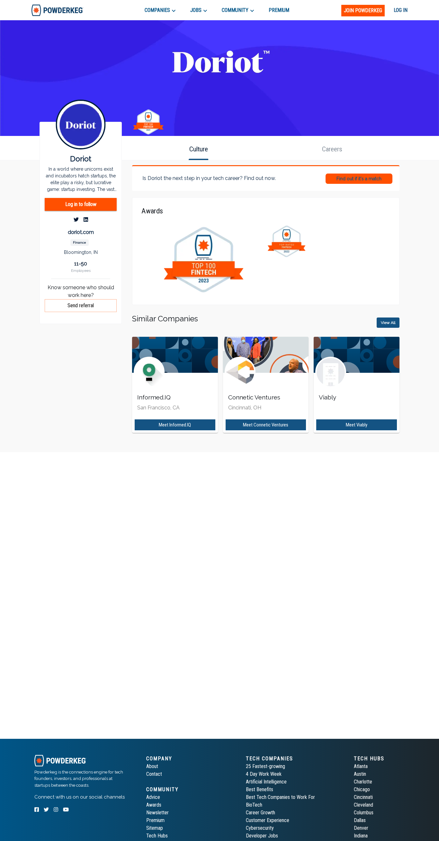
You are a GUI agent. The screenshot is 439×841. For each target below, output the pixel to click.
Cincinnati (363, 797)
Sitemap (154, 828)
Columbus (363, 813)
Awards (153, 805)
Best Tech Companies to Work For (280, 797)
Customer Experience (267, 820)
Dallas (360, 820)
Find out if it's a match (358, 178)
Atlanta (361, 766)
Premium (155, 820)
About (152, 766)
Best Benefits (259, 789)
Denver (361, 828)
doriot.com (81, 232)
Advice (153, 797)
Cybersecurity (260, 828)
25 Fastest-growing (265, 766)
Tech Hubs (157, 836)
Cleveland (363, 805)
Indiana (361, 836)
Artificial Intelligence (266, 782)
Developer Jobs (262, 836)
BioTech (254, 805)
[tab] (57, 10)
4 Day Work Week (264, 774)
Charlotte (363, 782)
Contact (154, 774)
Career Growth (260, 813)
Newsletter (157, 813)
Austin (360, 774)
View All (388, 322)
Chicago (362, 789)
